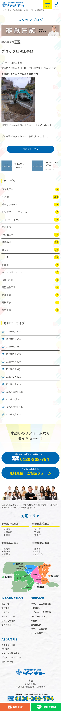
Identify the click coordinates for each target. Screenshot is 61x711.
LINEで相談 (49, 707)
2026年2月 (11, 377)
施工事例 (5, 608)
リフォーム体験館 (39, 629)
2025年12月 (12, 392)
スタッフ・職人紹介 (10, 653)
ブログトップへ (30, 149)
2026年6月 (11, 346)
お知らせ (5, 612)
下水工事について (39, 616)
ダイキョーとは (8, 645)
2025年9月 (11, 414)
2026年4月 (11, 361)
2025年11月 (12, 399)
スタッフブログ (8, 616)
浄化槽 (34, 621)
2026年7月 (11, 339)
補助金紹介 (36, 625)
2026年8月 (11, 331)
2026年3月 (11, 369)
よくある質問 (37, 633)
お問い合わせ (7, 661)
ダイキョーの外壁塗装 (41, 612)
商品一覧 (5, 604)
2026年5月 (11, 354)
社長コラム (6, 625)
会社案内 (5, 649)
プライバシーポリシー (11, 657)
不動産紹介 (36, 608)
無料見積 (17, 707)
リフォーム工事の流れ (41, 604)
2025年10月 (12, 407)
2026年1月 (11, 384)
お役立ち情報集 (8, 621)
